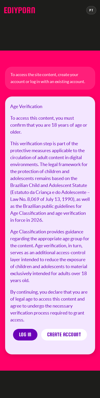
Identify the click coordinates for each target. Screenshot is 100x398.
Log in (25, 334)
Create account (64, 334)
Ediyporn (19, 10)
